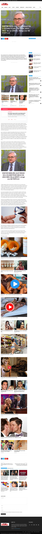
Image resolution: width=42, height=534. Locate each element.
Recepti (13, 7)
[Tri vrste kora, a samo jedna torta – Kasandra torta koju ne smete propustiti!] (31, 67)
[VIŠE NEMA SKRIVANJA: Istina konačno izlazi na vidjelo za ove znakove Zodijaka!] (31, 56)
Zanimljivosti (22, 7)
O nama (4, 0)
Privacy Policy (7, 0)
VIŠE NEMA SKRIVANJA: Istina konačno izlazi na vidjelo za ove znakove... (37, 56)
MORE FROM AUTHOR (10, 468)
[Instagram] (32, 525)
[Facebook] (29, 525)
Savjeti (34, 7)
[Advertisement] (14, 48)
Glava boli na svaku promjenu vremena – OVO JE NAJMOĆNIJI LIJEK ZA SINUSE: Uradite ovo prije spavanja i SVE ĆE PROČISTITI (21, 464)
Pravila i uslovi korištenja (14, 0)
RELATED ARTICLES (4, 468)
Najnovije (5, 7)
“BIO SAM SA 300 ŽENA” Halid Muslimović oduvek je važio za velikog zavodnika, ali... (35, 78)
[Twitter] (34, 525)
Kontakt (10, 0)
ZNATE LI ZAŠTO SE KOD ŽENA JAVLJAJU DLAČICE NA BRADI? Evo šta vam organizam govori (7, 464)
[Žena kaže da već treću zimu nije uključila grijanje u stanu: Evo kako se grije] (31, 71)
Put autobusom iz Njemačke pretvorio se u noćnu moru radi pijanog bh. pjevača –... (35, 101)
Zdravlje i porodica (29, 7)
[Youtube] (38, 525)
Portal (29, 80)
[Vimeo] (36, 525)
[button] (40, 7)
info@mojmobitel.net (17, 528)
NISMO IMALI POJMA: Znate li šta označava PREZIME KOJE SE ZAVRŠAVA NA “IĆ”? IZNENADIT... (34, 95)
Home (1, 0)
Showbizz (17, 7)
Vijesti (9, 7)
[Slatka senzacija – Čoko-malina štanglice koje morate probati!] (31, 63)
